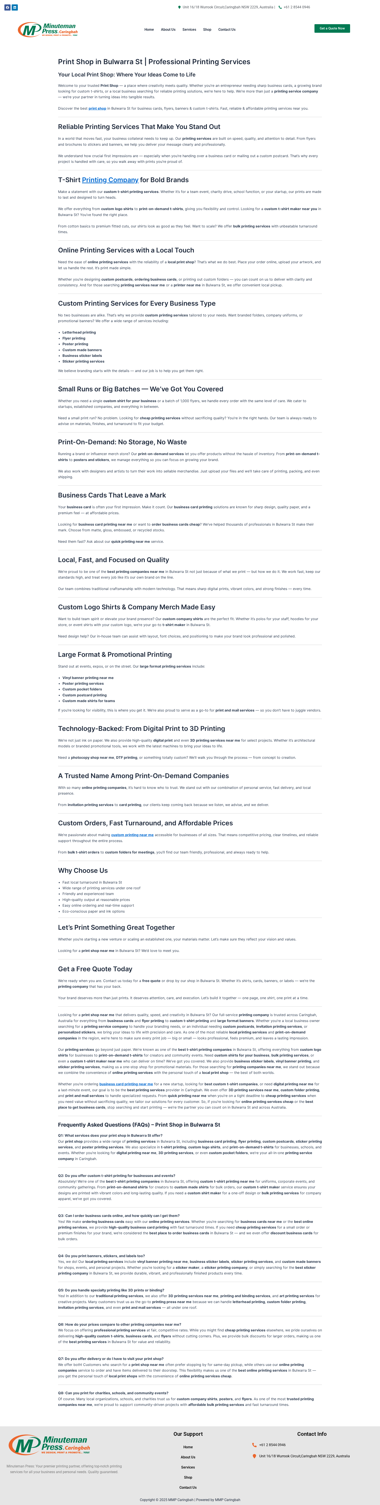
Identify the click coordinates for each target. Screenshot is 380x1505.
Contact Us (227, 29)
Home (149, 29)
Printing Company (110, 180)
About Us (168, 29)
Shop (207, 29)
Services (189, 29)
